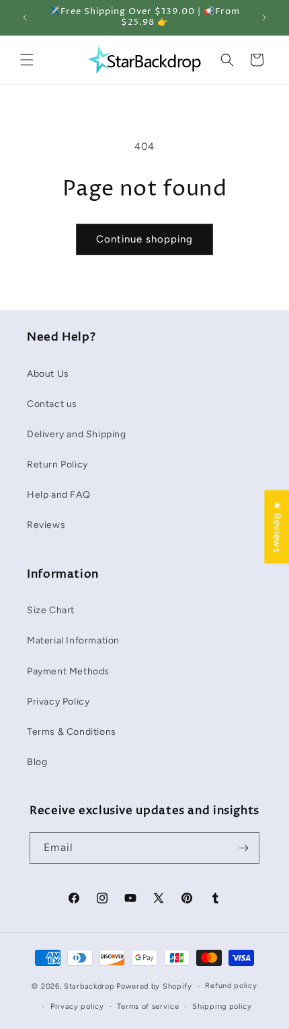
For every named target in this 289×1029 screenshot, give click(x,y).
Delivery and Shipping (76, 434)
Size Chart (51, 610)
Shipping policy (222, 1006)
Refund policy (231, 985)
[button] (27, 60)
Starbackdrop (89, 986)
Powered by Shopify (154, 986)
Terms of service (148, 1006)
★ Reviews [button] (277, 527)
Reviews (46, 525)
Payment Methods (68, 671)
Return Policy (57, 464)
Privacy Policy (58, 701)
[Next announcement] (264, 17)
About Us (48, 373)
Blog (37, 762)
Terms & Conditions (71, 731)
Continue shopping (144, 239)
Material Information (73, 640)
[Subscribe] (244, 848)
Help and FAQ (58, 494)
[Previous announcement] (25, 17)
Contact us (52, 404)
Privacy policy (77, 1006)
